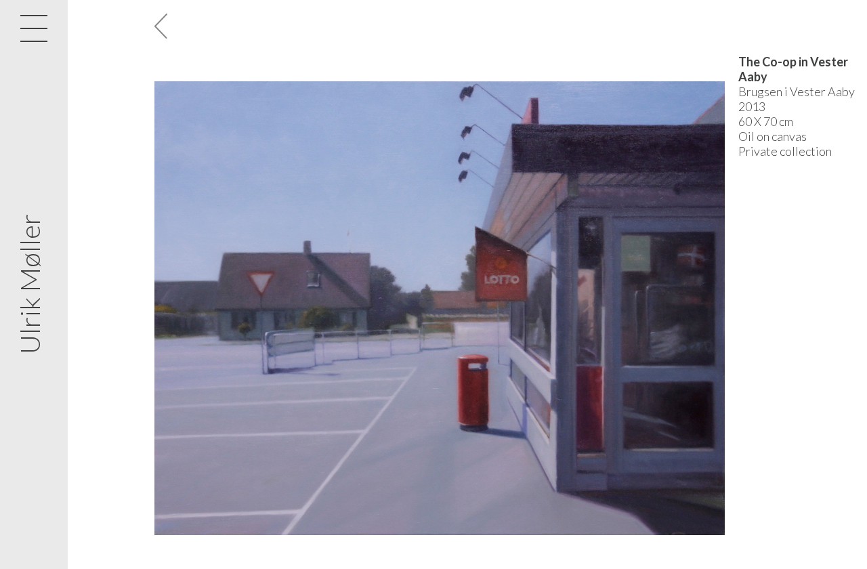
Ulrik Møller (30, 285)
